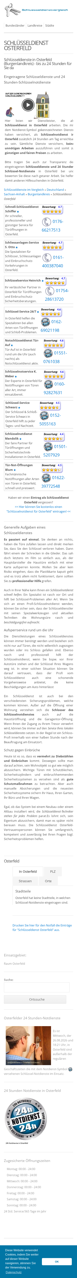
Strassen (25, 881)
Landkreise (35, 25)
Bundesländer (15, 25)
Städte (49, 25)
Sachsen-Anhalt (14, 194)
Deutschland (55, 190)
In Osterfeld (28, 871)
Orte (48, 881)
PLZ (53, 871)
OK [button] (57, 1261)
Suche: (8, 980)
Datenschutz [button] (14, 1272)
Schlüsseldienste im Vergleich (24, 190)
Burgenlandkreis (39, 194)
